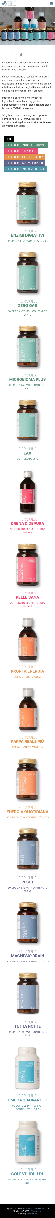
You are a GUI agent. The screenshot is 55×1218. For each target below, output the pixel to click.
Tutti (9, 138)
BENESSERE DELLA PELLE (21, 151)
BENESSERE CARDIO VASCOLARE (26, 169)
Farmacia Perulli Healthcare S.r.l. (34, 1208)
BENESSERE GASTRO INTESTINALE (26, 145)
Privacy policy (36, 1211)
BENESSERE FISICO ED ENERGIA (25, 157)
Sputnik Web (32, 1214)
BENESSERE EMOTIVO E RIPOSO (25, 163)
